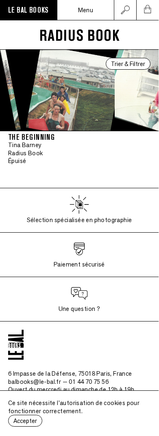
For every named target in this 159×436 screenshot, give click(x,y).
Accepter (25, 421)
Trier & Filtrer (128, 64)
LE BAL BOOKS (28, 10)
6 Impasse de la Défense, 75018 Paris (70, 373)
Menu (86, 10)
